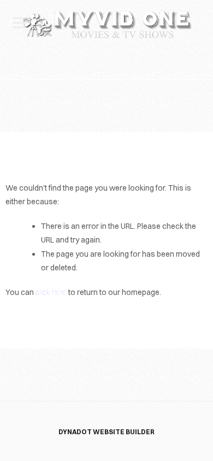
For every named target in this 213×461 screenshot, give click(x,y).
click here (51, 292)
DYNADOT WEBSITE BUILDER (106, 432)
